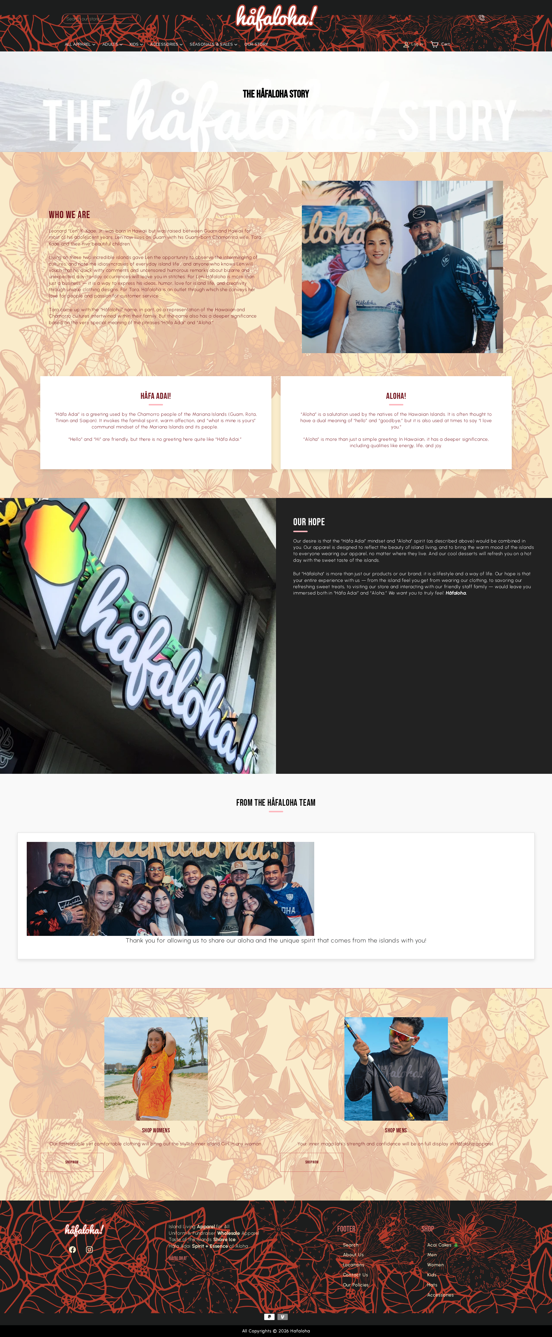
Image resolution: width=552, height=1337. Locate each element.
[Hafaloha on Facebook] (69, 1249)
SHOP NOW (72, 1162)
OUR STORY (256, 44)
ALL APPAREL (78, 44)
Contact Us (355, 1275)
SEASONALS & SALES (211, 44)
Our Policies (356, 1285)
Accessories (440, 1295)
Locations (354, 1264)
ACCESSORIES (164, 44)
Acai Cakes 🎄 (443, 1245)
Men (432, 1254)
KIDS (134, 44)
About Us (353, 1254)
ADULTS (110, 44)
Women (435, 1264)
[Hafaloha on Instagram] (86, 1249)
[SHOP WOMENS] (156, 1069)
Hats (432, 1285)
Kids (432, 1275)
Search (351, 1245)
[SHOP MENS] (396, 1069)
